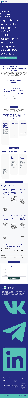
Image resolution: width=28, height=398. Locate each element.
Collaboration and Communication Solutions (23, 387)
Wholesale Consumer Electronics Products (23, 391)
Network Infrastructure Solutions (23, 381)
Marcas (15, 381)
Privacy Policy (20, 395)
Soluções (15, 380)
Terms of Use (24, 395)
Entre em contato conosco (16, 387)
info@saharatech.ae (5, 378)
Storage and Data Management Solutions (23, 384)
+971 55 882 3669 (5, 389)
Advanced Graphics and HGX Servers (23, 378)
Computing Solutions (23, 385)
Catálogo (15, 385)
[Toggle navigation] (22, 1)
